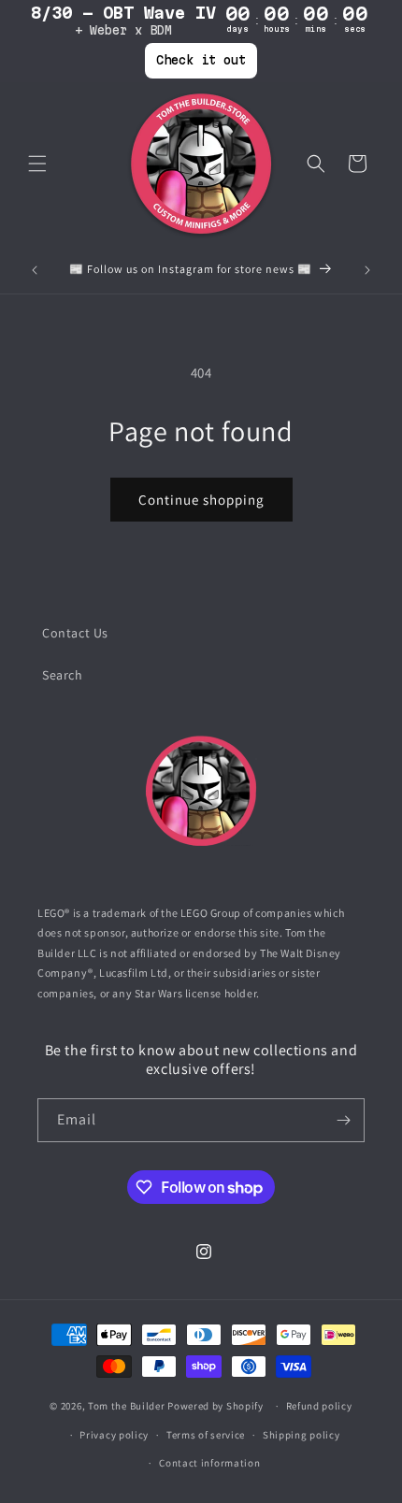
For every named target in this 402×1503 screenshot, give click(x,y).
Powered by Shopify (215, 1405)
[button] (37, 163)
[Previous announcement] (34, 270)
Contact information (209, 1462)
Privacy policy (114, 1434)
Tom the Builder (126, 1405)
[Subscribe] (343, 1120)
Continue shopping (201, 499)
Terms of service (205, 1434)
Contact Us (75, 632)
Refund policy (319, 1405)
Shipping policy (301, 1434)
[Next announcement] (367, 270)
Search (62, 674)
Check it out (201, 59)
